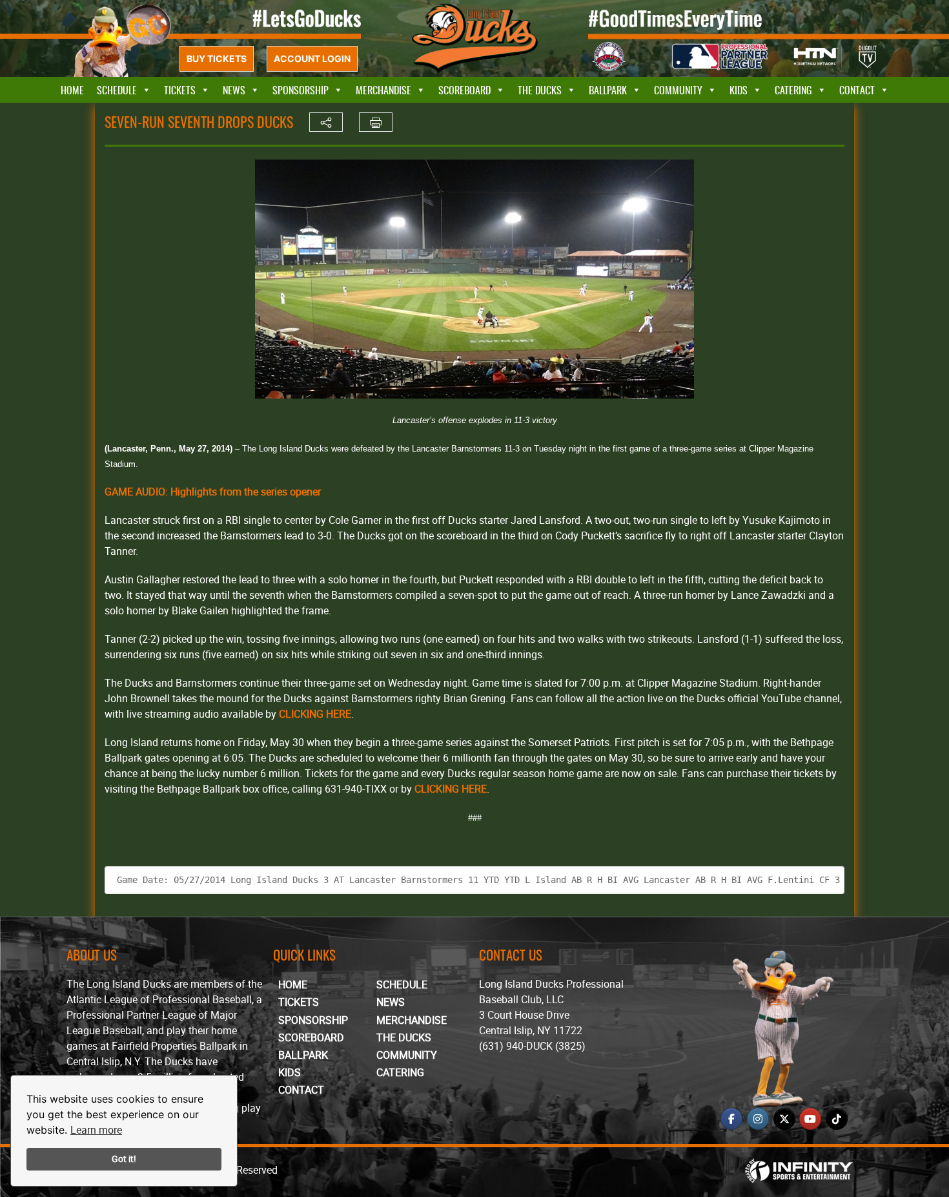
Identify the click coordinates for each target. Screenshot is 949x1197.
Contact (857, 90)
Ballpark (608, 90)
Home (72, 90)
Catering (793, 90)
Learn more (96, 1130)
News (234, 90)
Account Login (312, 58)
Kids (739, 90)
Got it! (124, 1158)
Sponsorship (300, 90)
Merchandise (383, 90)
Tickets (180, 90)
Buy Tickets (217, 58)
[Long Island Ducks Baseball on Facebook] (731, 1119)
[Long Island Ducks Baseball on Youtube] (810, 1119)
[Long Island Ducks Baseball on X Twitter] (784, 1119)
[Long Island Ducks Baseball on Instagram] (758, 1119)
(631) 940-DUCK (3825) (532, 1046)
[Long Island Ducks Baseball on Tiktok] (837, 1119)
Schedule (117, 90)
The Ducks (540, 90)
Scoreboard (464, 90)
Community (678, 90)
